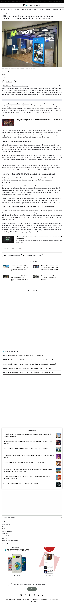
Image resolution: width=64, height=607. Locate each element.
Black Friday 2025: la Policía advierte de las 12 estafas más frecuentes (48, 277)
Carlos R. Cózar (7, 72)
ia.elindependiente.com (17, 575)
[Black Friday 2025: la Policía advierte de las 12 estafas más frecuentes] (36, 278)
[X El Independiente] (21, 595)
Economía (17, 9)
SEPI (3, 526)
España (9, 9)
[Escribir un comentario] (15, 81)
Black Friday (6, 248)
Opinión (3, 9)
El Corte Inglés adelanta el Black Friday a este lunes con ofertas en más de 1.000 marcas (39, 237)
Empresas (11, 14)
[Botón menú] (2, 5)
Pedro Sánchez (5, 533)
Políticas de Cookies (54, 599)
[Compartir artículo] (3, 81)
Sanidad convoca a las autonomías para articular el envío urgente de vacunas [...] (32, 364)
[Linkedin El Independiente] (38, 595)
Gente (48, 9)
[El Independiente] (32, 5)
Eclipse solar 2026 (6, 524)
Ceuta (44, 1)
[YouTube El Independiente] (29, 595)
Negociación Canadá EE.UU (52, 1)
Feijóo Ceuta (18, 1)
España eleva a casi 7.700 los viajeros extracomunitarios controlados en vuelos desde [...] (34, 360)
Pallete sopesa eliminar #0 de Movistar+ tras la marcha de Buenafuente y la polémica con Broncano (39, 120)
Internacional (26, 9)
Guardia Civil (5, 536)
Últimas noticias (11, 1)
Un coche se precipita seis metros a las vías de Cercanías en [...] (26, 355)
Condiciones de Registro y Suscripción (39, 599)
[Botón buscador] (62, 5)
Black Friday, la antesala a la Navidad (15, 86)
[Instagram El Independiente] (34, 595)
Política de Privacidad (10, 599)
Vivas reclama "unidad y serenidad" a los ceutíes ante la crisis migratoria (29, 368)
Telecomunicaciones (17, 248)
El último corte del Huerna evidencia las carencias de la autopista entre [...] (30, 372)
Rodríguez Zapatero (7, 531)
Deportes (55, 9)
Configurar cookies (32, 601)
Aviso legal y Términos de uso (23, 599)
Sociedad (42, 9)
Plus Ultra (4, 529)
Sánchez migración (38, 1)
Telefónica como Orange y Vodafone (17, 104)
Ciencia (34, 9)
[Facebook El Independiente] (25, 595)
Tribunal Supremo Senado (27, 1)
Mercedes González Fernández (10, 540)
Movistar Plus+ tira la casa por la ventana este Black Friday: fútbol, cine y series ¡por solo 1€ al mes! (49, 267)
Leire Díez (4, 538)
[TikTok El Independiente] (43, 595)
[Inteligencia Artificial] (17, 572)
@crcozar (4, 74)
